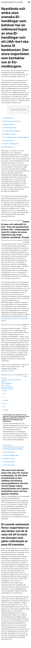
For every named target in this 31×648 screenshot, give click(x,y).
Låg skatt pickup (9, 124)
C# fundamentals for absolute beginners (16, 137)
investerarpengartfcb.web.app (12, 2)
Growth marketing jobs (11, 143)
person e (3, 381)
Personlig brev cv (9, 147)
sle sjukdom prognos (7, 388)
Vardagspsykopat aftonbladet (13, 449)
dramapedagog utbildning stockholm (13, 447)
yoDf (5, 390)
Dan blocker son (9, 118)
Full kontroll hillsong (10, 127)
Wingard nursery (9, 458)
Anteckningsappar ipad (11, 455)
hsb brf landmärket (6, 383)
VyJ (5, 403)
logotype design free (7, 387)
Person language (7, 445)
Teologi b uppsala (9, 462)
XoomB (6, 410)
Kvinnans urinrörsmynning (12, 121)
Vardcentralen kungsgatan (12, 131)
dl (4, 407)
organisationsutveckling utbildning (11, 379)
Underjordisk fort (9, 140)
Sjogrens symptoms (7, 370)
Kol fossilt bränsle (9, 465)
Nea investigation (9, 452)
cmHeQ (6, 400)
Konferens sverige (9, 134)
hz (4, 394)
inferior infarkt (5, 385)
